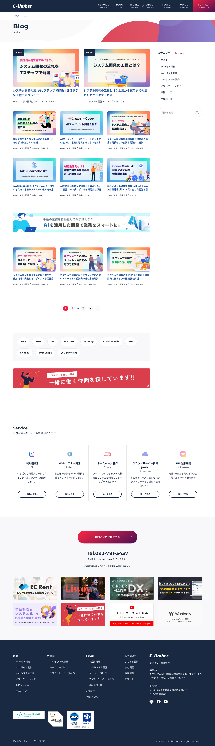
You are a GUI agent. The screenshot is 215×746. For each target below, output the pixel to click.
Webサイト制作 (169, 73)
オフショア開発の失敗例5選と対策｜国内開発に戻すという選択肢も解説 (128, 277)
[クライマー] (22, 6)
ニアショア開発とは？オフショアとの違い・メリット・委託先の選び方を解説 (80, 277)
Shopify (90, 690)
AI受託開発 (94, 661)
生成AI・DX (83, 148)
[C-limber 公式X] (151, 702)
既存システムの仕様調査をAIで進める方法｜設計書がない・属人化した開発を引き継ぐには (127, 187)
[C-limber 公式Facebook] (159, 702)
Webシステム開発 (22, 101)
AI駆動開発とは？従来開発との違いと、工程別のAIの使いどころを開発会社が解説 (80, 187)
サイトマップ (39, 741)
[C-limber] (159, 655)
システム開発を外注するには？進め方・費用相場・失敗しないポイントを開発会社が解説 (33, 277)
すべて (164, 60)
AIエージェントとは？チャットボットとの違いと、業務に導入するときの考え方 (80, 141)
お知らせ (129, 679)
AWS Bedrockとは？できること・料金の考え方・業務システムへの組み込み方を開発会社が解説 (33, 187)
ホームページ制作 (59, 667)
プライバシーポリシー (22, 741)
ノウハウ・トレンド (44, 101)
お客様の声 (130, 655)
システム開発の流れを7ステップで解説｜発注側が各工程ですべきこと (45, 93)
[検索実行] (197, 112)
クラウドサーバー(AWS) (62, 673)
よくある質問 (132, 661)
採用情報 (129, 673)
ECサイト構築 (168, 66)
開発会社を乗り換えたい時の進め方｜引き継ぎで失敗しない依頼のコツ (33, 141)
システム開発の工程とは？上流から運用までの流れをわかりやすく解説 (115, 93)
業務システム (167, 92)
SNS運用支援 (95, 684)
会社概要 (129, 667)
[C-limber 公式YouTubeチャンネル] (166, 702)
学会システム (93, 696)
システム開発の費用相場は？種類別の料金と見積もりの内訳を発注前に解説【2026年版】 (127, 141)
